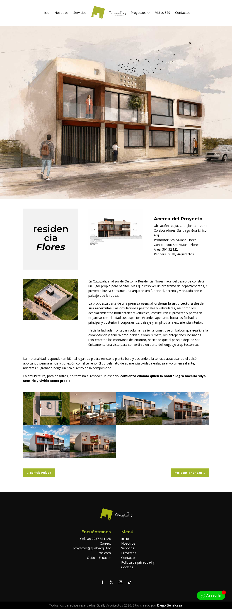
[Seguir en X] (111, 582)
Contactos (182, 12)
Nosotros (61, 12)
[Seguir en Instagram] (120, 582)
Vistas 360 (162, 12)
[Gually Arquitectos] (115, 248)
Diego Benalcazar (170, 605)
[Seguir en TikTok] (129, 582)
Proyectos (138, 12)
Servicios (79, 12)
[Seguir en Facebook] (102, 582)
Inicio (45, 12)
